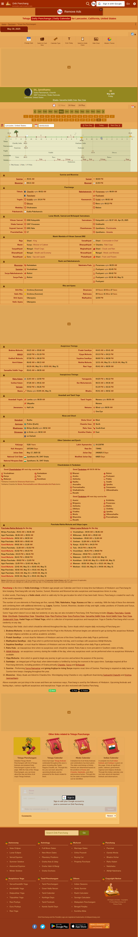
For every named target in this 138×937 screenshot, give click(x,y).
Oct (87, 111)
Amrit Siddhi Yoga (114, 616)
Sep (82, 111)
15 (101, 116)
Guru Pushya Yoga (76, 616)
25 (72, 120)
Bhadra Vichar (113, 857)
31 (104, 120)
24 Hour (71, 105)
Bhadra (55, 100)
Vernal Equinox (16, 857)
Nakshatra (111, 866)
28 (88, 120)
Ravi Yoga (82, 100)
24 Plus (82, 105)
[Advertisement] (69, 67)
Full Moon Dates (49, 848)
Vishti (98, 200)
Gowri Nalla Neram (50, 888)
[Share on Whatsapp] (52, 690)
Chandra (61, 665)
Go (84, 833)
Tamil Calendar (48, 893)
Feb (45, 111)
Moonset (88, 183)
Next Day (115, 125)
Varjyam (19, 387)
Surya (68, 665)
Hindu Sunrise (80, 888)
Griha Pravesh (80, 853)
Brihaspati (80, 665)
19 (39, 120)
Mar (50, 111)
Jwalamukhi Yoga (10, 619)
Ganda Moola (112, 853)
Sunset (89, 179)
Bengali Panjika (80, 906)
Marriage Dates (80, 848)
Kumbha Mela (80, 911)
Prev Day (87, 125)
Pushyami (100, 196)
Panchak (110, 848)
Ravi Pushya (15, 902)
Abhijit (20, 354)
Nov (93, 111)
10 (74, 116)
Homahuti (19, 420)
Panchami (31, 196)
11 (80, 116)
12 (85, 116)
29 (93, 120)
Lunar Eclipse (15, 853)
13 (90, 116)
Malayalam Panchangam (84, 902)
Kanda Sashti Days (50, 906)
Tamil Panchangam (50, 884)
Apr (55, 111)
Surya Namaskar (32, 668)
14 (96, 116)
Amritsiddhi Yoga (17, 888)
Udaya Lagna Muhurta (79, 528)
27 (82, 120)
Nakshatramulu (85, 192)
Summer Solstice (17, 862)
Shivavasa (18, 432)
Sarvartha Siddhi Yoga (68, 100)
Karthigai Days (48, 897)
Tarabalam (82, 469)
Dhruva (30, 204)
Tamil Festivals (48, 902)
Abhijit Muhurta (12, 651)
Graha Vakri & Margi (50, 866)
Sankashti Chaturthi (111, 675)
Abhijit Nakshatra (114, 871)
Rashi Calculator (81, 893)
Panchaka (119, 613)
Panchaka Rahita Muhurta (12, 528)
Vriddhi (30, 200)
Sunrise (19, 179)
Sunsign (19, 269)
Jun (66, 111)
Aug (76, 111)
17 (112, 116)
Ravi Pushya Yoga (58, 616)
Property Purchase (82, 862)
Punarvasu (100, 192)
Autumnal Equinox (17, 866)
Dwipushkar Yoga (26, 616)
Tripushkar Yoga (42, 616)
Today (101, 125)
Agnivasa (19, 424)
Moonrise (19, 183)
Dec (98, 111)
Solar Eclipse (15, 848)
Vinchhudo (12, 616)
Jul (71, 111)
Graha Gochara (48, 871)
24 (66, 120)
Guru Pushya (15, 906)
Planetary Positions (50, 857)
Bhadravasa (18, 428)
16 (107, 116)
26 (77, 120)
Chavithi (30, 192)
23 (61, 120)
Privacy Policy (117, 904)
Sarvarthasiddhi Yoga (19, 884)
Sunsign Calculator (82, 897)
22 (55, 120)
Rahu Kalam (18, 379)
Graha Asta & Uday (50, 862)
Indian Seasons (80, 884)
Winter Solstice (16, 871)
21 (50, 120)
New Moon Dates (49, 853)
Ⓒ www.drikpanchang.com (117, 902)
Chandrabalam (15, 469)
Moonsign (18, 265)
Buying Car (79, 857)
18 (34, 120)
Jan (39, 111)
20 (45, 120)
